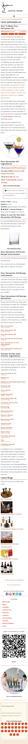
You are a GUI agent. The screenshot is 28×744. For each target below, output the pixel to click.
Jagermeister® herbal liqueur (16, 168)
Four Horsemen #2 (8, 330)
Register (11, 193)
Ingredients (11, 33)
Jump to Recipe (4, 33)
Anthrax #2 (5, 386)
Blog (4, 604)
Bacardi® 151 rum (12, 177)
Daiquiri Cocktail (6, 87)
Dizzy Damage (6, 428)
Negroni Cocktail (16, 93)
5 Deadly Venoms (8, 444)
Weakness (5, 378)
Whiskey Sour (13, 95)
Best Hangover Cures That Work (10, 544)
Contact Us (16, 716)
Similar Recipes (22, 33)
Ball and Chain (7, 411)
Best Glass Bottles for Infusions (9, 559)
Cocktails (12, 31)
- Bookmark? (23, 31)
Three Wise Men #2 (8, 398)
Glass (16, 33)
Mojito (22, 90)
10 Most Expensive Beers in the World (11, 514)
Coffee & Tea (6, 610)
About (3, 713)
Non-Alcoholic (7, 618)
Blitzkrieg (5, 407)
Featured (5, 612)
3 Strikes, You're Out (9, 403)
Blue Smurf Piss (7, 419)
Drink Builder (8, 116)
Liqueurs (5, 615)
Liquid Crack (6, 423)
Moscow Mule (5, 93)
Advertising (10, 713)
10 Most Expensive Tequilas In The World (12, 529)
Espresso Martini (18, 87)
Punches (5, 621)
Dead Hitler (5, 432)
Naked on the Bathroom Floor (13, 382)
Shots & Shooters (8, 623)
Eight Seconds (7, 394)
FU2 (2, 440)
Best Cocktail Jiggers (6, 499)
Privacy (18, 713)
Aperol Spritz (5, 98)
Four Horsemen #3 (8, 334)
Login (5, 193)
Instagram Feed (6, 716)
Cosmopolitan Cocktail (17, 85)
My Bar (14, 661)
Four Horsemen (7, 326)
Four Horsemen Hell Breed (11, 338)
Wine (4, 626)
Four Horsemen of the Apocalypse (10, 343)
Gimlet (3, 90)
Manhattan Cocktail (12, 90)
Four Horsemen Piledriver (11, 348)
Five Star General (8, 436)
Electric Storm (7, 415)
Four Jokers (5, 390)
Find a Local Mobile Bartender (14, 696)
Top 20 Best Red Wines (7, 574)
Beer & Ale (6, 602)
